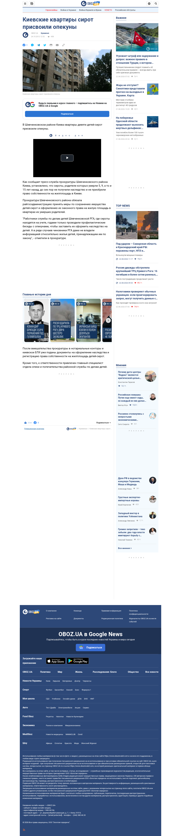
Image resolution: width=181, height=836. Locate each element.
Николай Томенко (125, 540)
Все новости (151, 672)
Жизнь (78, 672)
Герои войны (51, 10)
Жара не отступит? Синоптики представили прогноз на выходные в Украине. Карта (130, 90)
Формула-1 (86, 690)
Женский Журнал (89, 743)
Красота (68, 743)
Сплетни (58, 743)
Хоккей (69, 690)
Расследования (101, 672)
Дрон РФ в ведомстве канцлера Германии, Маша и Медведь (130, 481)
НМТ (92, 699)
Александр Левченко (126, 521)
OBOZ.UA (34, 33)
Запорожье (67, 681)
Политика (45, 672)
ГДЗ (47, 699)
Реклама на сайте (53, 618)
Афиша (49, 743)
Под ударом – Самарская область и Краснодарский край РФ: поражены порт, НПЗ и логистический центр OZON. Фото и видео (137, 247)
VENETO (108, 10)
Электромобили (65, 708)
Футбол (49, 690)
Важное (121, 17)
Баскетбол (59, 690)
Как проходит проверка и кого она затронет (136, 303)
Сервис (86, 708)
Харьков (56, 681)
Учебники (56, 699)
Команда (77, 611)
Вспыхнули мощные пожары (129, 255)
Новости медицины (54, 734)
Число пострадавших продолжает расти (134, 279)
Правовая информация (111, 611)
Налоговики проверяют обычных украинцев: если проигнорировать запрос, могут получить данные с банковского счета (136, 295)
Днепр (77, 681)
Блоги (113, 672)
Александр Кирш (125, 489)
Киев (48, 681)
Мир (60, 672)
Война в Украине (68, 10)
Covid (80, 734)
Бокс (77, 690)
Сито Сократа (123, 424)
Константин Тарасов (126, 382)
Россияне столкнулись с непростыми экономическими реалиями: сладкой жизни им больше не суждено (132, 417)
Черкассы (87, 681)
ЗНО (86, 699)
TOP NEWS (123, 205)
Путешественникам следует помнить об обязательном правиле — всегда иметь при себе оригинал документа (136, 70)
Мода (76, 743)
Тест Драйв (51, 708)
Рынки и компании (54, 725)
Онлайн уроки (69, 699)
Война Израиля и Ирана (90, 10)
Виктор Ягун (123, 405)
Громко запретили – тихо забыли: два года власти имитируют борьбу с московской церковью (131, 532)
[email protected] (55, 815)
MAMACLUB (70, 734)
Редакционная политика (34, 429)
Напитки (60, 717)
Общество (133, 672)
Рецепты (50, 717)
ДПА (79, 699)
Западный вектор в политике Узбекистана (130, 515)
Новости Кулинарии (74, 717)
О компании (51, 611)
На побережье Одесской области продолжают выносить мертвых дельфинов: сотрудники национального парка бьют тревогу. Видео (130, 123)
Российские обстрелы (125, 10)
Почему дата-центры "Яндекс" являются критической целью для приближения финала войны (129, 375)
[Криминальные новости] (71, 429)
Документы (79, 618)
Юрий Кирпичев (124, 505)
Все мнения (124, 548)
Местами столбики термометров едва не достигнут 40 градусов (126, 102)
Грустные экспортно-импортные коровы (129, 499)
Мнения (121, 365)
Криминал (45, 33)
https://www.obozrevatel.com (116, 756)
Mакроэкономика (72, 725)
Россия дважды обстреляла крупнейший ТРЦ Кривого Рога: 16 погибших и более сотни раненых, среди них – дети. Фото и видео (136, 271)
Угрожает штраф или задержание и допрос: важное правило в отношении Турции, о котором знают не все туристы (137, 59)
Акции (77, 708)
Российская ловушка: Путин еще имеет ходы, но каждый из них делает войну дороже (132, 397)
